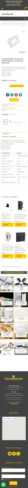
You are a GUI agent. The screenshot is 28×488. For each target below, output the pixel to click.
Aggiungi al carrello (16, 85)
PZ (15, 108)
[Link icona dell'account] (2, 8)
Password (4, 473)
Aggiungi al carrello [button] (6, 224)
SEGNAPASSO (10, 23)
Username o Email (7, 467)
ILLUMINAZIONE (11, 22)
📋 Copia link (14, 99)
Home (4, 22)
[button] (25, 18)
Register (14, 486)
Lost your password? (7, 486)
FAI (7, 110)
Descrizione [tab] (5, 133)
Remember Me (7, 479)
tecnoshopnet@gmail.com (14, 399)
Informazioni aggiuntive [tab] (9, 136)
